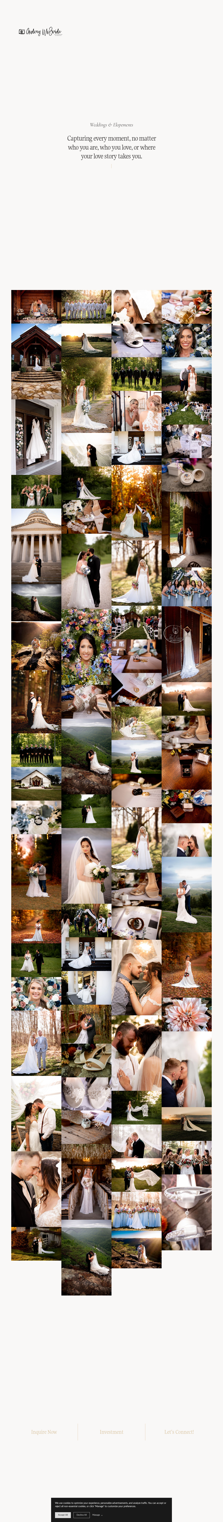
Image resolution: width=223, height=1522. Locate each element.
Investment (111, 1432)
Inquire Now (44, 1432)
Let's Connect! (179, 1432)
